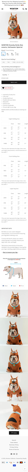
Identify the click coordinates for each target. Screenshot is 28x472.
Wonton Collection (11, 458)
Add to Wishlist (8, 88)
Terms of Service (14, 449)
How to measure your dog (10, 252)
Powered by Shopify (21, 458)
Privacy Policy (14, 447)
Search (14, 440)
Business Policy (14, 444)
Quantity (4, 74)
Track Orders (14, 442)
